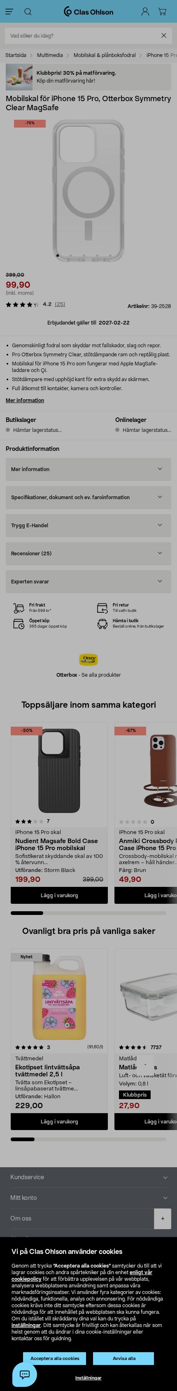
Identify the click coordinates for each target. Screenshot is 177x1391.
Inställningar (88, 1378)
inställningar (26, 1325)
